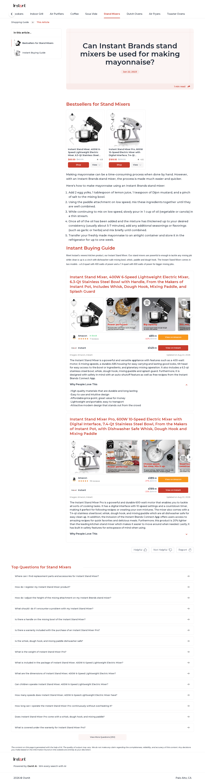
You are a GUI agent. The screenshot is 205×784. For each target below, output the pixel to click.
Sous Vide (91, 13)
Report (182, 549)
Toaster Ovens (176, 13)
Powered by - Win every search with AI (40, 766)
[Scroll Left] (12, 14)
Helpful (138, 549)
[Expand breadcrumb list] (33, 22)
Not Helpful (160, 549)
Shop (78, 165)
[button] (189, 86)
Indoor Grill (36, 13)
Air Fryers (154, 13)
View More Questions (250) (102, 737)
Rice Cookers (15, 13)
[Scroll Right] (190, 315)
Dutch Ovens (134, 13)
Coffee (74, 13)
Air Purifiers (57, 13)
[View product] (85, 139)
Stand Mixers (112, 13)
